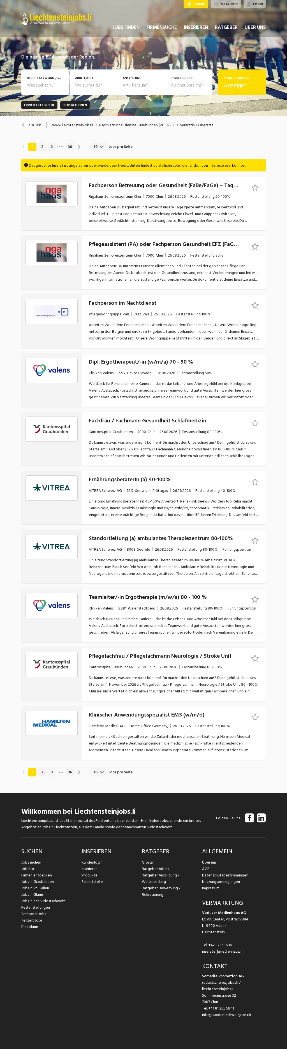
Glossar (148, 862)
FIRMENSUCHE (162, 27)
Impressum (210, 888)
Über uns (209, 862)
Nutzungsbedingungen (221, 881)
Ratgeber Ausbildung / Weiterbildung (160, 878)
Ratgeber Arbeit (155, 869)
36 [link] (70, 147)
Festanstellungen (35, 907)
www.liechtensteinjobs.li (72, 125)
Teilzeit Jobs (31, 920)
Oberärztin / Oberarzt (195, 125)
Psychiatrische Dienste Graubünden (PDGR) (135, 125)
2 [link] (42, 147)
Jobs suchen (31, 862)
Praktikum (29, 927)
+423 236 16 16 (220, 945)
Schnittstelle (92, 881)
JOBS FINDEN (126, 27)
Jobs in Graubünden (37, 881)
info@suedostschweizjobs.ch (226, 1014)
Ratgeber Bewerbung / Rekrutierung (161, 891)
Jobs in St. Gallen (35, 888)
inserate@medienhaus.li (221, 951)
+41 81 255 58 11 (221, 1008)
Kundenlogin (92, 862)
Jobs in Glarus (32, 894)
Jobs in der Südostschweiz (43, 901)
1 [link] (32, 147)
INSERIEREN (196, 27)
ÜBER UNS (255, 27)
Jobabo (27, 869)
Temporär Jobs (33, 914)
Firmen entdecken (36, 875)
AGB (206, 869)
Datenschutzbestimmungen (225, 875)
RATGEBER (226, 27)
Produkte (90, 875)
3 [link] (52, 147)
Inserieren (90, 869)
